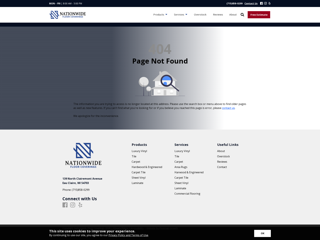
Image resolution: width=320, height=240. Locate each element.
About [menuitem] (233, 14)
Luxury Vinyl (139, 151)
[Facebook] (261, 3)
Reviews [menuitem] (218, 14)
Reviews (222, 161)
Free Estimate (259, 14)
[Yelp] (269, 3)
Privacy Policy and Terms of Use (128, 235)
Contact (222, 167)
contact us (228, 108)
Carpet (136, 161)
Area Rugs (180, 167)
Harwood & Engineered (189, 172)
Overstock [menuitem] (200, 14)
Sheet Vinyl (139, 177)
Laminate (137, 183)
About (221, 151)
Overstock (223, 156)
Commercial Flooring (187, 193)
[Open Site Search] (242, 15)
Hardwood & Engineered (147, 167)
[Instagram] (265, 3)
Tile (134, 156)
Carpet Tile (139, 172)
